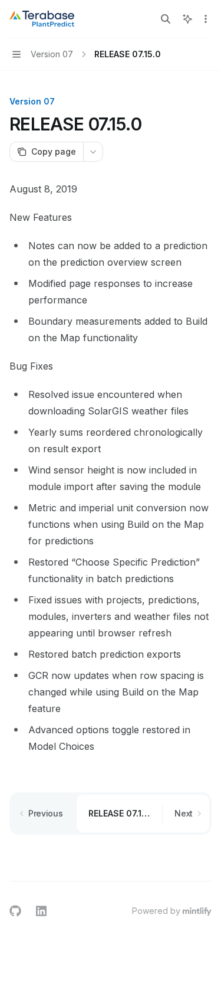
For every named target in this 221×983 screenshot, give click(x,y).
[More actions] (206, 19)
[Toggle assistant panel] (187, 19)
